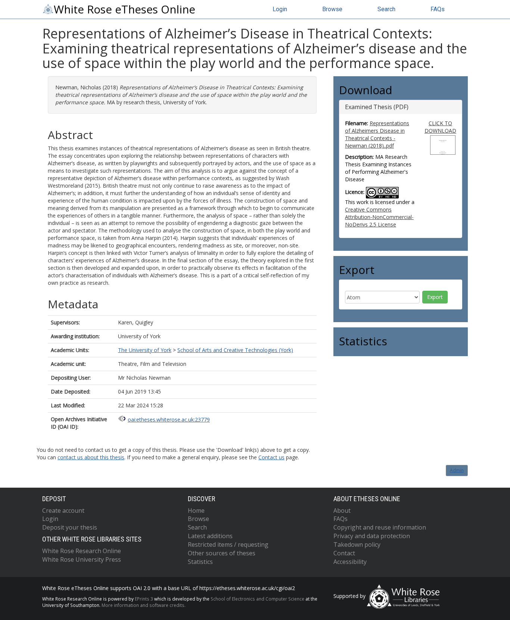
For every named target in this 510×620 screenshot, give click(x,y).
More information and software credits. (144, 605)
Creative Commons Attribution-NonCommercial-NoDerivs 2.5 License (379, 217)
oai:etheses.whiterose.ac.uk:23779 (169, 419)
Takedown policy (356, 544)
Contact (344, 553)
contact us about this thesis (90, 457)
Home (196, 510)
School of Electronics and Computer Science (257, 599)
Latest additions (210, 536)
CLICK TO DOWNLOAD (440, 127)
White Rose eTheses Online (124, 9)
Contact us (271, 457)
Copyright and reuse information (379, 527)
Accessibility (350, 562)
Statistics (200, 562)
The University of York (144, 350)
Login (280, 9)
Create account (63, 510)
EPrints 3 (144, 599)
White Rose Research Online (81, 551)
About (342, 510)
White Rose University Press (81, 559)
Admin (457, 470)
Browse (332, 9)
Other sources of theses (221, 553)
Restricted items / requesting (228, 544)
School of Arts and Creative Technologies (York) (235, 350)
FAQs (437, 9)
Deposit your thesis (69, 527)
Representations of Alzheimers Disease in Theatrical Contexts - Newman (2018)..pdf (377, 134)
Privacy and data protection (371, 536)
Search (386, 9)
